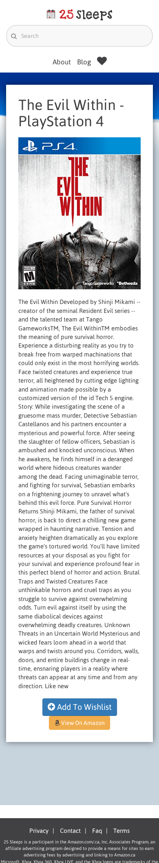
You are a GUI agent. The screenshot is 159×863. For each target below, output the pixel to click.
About (62, 62)
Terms (121, 830)
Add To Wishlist (83, 706)
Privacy (39, 830)
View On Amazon (82, 723)
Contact (70, 830)
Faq (97, 830)
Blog (84, 62)
